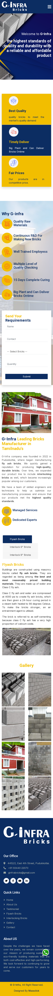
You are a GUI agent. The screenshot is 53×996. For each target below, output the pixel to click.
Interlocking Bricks (16, 918)
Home (9, 899)
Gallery (10, 922)
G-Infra (17, 984)
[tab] (17, 539)
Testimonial (12, 909)
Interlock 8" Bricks (20, 554)
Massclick (33, 990)
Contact (10, 927)
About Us (11, 904)
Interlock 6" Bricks (20, 546)
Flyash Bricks (17, 539)
